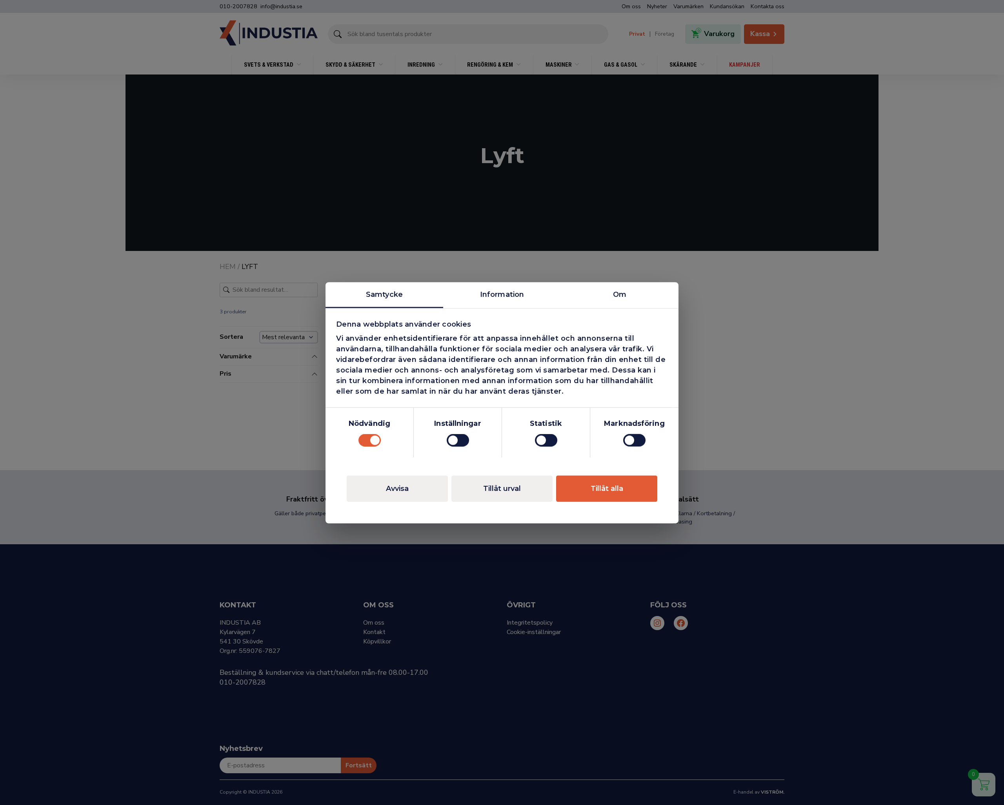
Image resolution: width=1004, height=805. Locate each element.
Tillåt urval (502, 488)
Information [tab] (502, 294)
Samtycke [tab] (384, 294)
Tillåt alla (607, 488)
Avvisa (397, 488)
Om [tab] (619, 294)
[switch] (458, 440)
